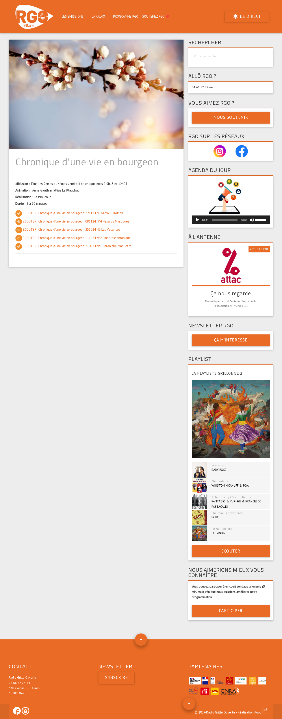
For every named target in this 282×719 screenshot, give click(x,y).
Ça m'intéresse (230, 340)
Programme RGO (125, 16)
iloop (258, 712)
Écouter (230, 551)
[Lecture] (197, 220)
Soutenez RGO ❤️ (156, 16)
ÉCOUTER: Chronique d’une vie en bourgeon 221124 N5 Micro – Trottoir (72, 213)
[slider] (261, 219)
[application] (231, 219)
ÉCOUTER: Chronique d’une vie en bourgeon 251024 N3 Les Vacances (71, 229)
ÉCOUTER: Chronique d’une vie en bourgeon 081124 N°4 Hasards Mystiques (75, 221)
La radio (98, 16)
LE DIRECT (250, 16)
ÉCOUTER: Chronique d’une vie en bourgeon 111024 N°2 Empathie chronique (76, 238)
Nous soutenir (230, 117)
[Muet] (252, 220)
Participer (231, 610)
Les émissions (72, 16)
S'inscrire (116, 677)
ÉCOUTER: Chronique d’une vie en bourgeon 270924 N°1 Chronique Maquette (77, 246)
